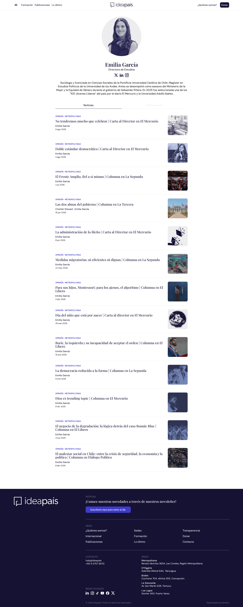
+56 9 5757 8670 (95, 563)
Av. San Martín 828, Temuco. (156, 585)
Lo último (139, 541)
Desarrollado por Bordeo (218, 602)
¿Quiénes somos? (96, 530)
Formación (140, 536)
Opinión (59, 116)
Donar (186, 536)
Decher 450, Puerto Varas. (156, 593)
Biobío (145, 575)
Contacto (188, 541)
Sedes (138, 530)
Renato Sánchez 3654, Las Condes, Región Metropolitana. (172, 563)
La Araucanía (149, 582)
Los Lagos (147, 590)
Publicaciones (94, 541)
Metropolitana (73, 116)
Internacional (93, 536)
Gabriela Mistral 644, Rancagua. (159, 570)
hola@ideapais (93, 560)
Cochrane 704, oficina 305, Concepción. (163, 578)
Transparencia (191, 530)
